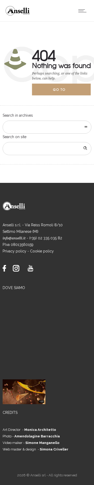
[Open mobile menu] (83, 10)
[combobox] (47, 127)
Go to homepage (63, 91)
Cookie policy (42, 251)
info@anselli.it (14, 238)
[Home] (19, 15)
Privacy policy (14, 251)
